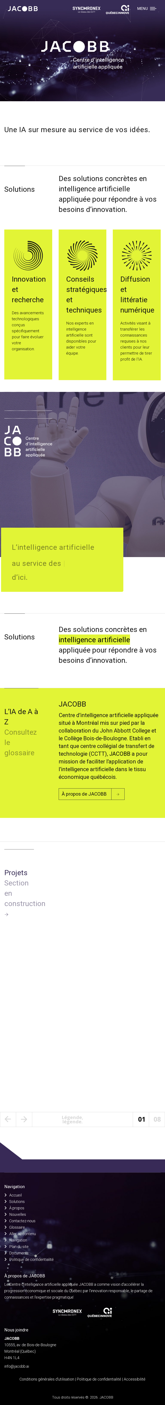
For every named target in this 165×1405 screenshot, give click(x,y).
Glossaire (17, 1227)
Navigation (18, 1240)
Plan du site (19, 1246)
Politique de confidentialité (31, 1259)
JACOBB (119, 754)
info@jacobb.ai (16, 1366)
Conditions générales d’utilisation (47, 1379)
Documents (19, 1253)
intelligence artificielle (94, 639)
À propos (16, 1208)
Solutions (17, 1201)
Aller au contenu (22, 1233)
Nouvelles (17, 1214)
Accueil (15, 1195)
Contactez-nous (22, 1221)
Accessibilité (134, 1379)
